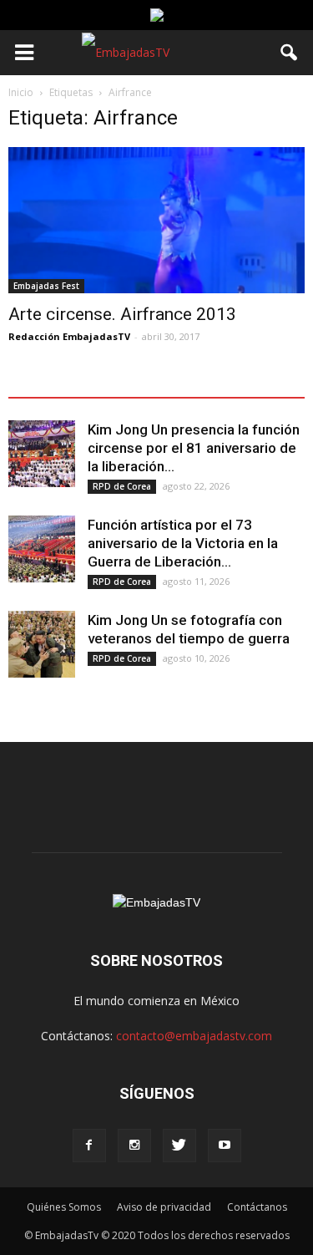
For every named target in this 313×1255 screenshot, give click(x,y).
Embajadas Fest (46, 286)
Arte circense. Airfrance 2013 (122, 314)
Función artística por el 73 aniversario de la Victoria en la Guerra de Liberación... (183, 543)
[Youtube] (224, 1145)
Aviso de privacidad (164, 1207)
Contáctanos (257, 1207)
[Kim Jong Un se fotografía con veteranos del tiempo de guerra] (41, 644)
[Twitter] (179, 1145)
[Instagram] (134, 1145)
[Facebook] (89, 1145)
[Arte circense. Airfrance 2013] (156, 220)
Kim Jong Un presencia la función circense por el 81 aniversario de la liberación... (194, 448)
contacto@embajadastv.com (194, 1036)
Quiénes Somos (64, 1207)
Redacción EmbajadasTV (69, 336)
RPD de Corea (122, 486)
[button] (289, 52)
